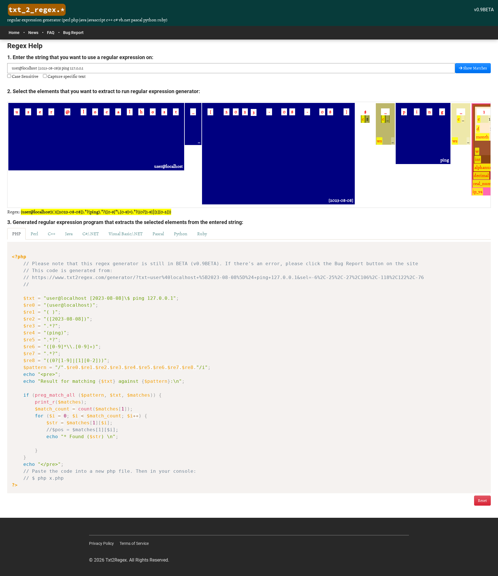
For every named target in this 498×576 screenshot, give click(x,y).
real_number (485, 183)
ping (444, 160)
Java (69, 234)
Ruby (202, 234)
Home (14, 32)
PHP (16, 234)
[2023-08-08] (341, 200)
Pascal (158, 234)
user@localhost (168, 166)
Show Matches (474, 68)
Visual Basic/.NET (126, 234)
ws (379, 141)
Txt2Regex (116, 560)
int (477, 159)
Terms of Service (134, 543)
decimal (481, 175)
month (482, 137)
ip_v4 (477, 192)
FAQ (50, 32)
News (33, 32)
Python (180, 234)
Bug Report (73, 32)
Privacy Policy (101, 543)
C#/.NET (90, 234)
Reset (482, 500)
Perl (34, 234)
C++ (51, 234)
